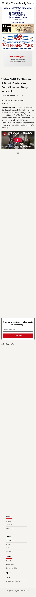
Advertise (9, 561)
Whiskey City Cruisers (13, 581)
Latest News (10, 541)
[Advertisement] (18, 233)
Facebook (9, 525)
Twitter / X (9, 528)
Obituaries (9, 548)
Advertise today (18, 60)
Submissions (10, 564)
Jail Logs (8, 544)
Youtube (8, 521)
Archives (8, 551)
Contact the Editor (12, 568)
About (8, 577)
